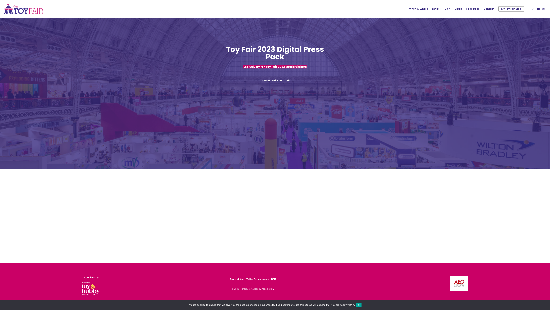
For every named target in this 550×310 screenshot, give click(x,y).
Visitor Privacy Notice (257, 279)
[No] (546, 305)
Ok (359, 305)
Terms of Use (237, 279)
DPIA (273, 279)
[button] (275, 80)
